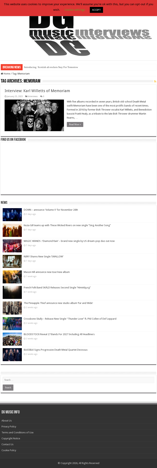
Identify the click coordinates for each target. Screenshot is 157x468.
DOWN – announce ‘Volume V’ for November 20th (51, 209)
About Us (7, 420)
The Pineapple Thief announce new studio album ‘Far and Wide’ (58, 303)
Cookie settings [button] (75, 9)
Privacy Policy (9, 426)
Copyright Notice (11, 438)
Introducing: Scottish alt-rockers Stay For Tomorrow (51, 67)
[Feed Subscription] (155, 81)
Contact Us (7, 444)
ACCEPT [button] (96, 9)
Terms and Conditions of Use (18, 432)
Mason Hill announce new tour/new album (47, 272)
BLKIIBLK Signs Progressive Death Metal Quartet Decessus (55, 349)
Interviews (33, 96)
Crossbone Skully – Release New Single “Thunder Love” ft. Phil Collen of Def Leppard (70, 318)
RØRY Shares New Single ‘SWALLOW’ (43, 256)
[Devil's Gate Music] (78, 30)
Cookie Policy (9, 450)
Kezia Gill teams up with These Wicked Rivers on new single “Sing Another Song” (67, 225)
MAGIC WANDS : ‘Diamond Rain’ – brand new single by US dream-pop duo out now (69, 241)
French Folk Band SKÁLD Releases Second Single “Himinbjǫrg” (57, 287)
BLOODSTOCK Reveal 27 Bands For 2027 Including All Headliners (59, 334)
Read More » (75, 124)
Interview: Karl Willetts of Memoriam (37, 90)
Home (6, 73)
